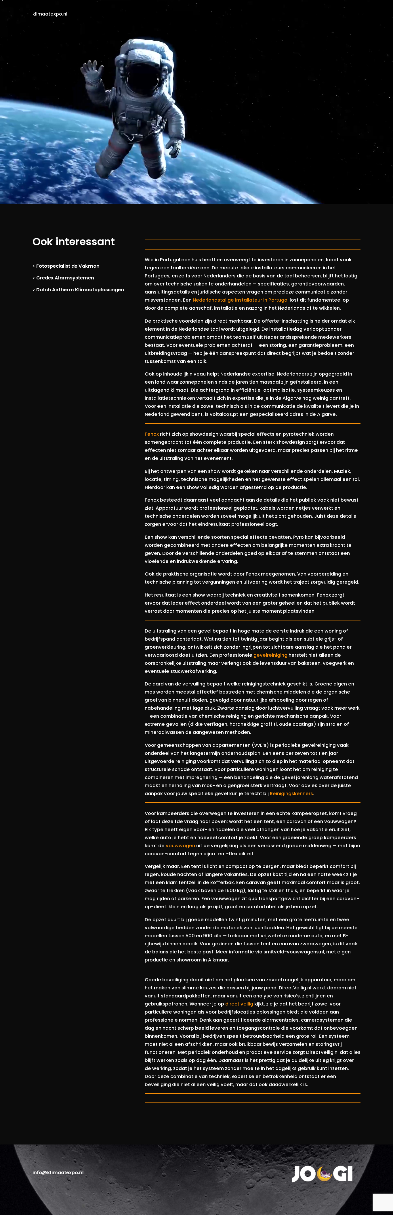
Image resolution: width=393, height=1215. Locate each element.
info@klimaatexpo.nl (58, 1172)
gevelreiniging (270, 655)
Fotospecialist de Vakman (68, 266)
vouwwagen (180, 845)
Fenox (152, 434)
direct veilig (239, 1004)
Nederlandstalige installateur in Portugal (241, 300)
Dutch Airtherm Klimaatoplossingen (80, 289)
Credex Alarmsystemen (65, 278)
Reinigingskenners (291, 793)
